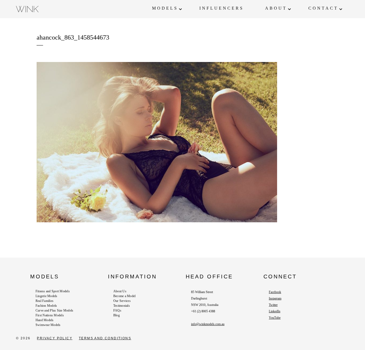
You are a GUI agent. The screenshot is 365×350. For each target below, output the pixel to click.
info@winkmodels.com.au (207, 324)
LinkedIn (274, 311)
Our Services (122, 301)
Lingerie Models (46, 296)
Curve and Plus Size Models (54, 310)
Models (165, 8)
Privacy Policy (54, 338)
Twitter (273, 305)
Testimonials (121, 306)
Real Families (44, 301)
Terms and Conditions (105, 338)
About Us (119, 291)
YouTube (275, 318)
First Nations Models (50, 315)
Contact (323, 8)
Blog (116, 315)
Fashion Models (46, 306)
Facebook (275, 292)
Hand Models (45, 320)
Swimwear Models (48, 325)
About (276, 8)
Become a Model (124, 296)
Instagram (275, 298)
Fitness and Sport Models (53, 291)
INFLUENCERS (221, 8)
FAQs (117, 310)
